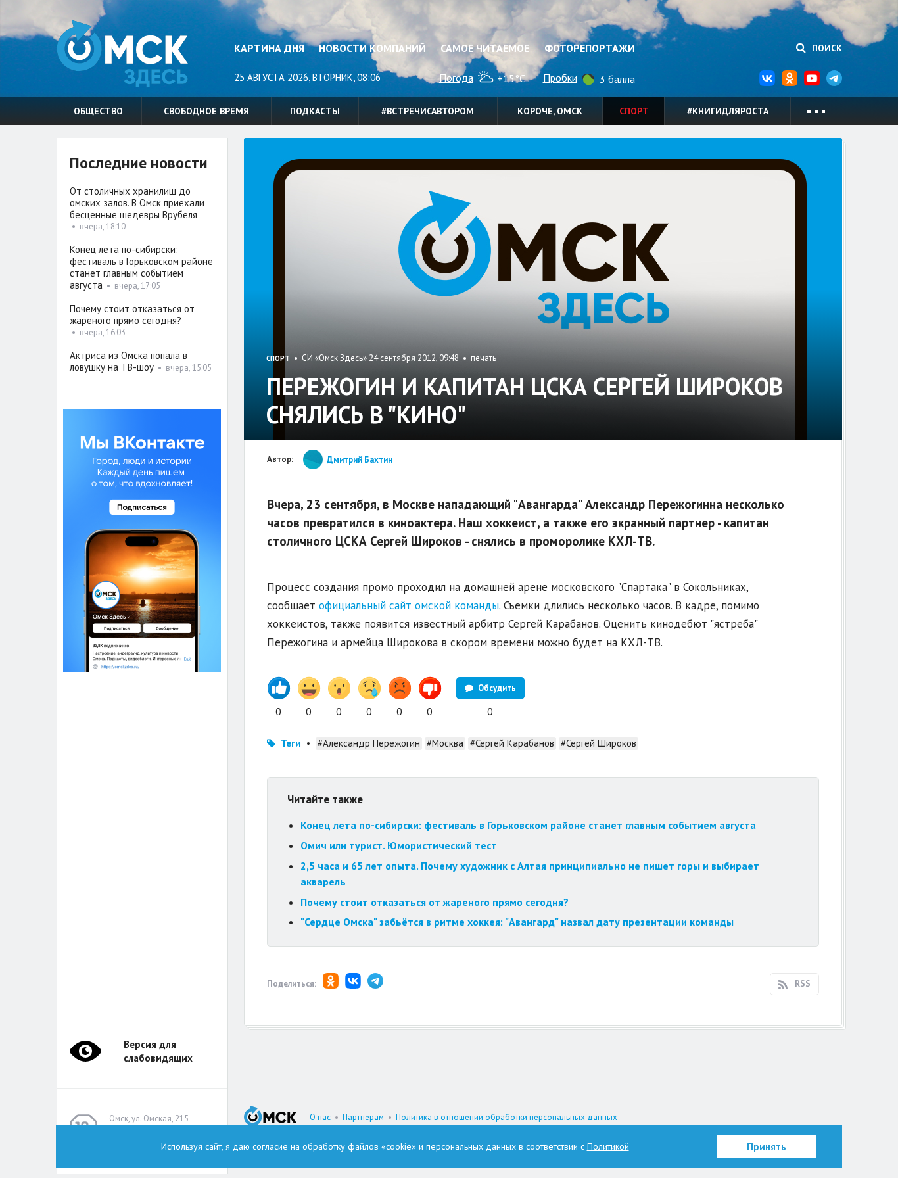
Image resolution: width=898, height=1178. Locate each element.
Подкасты (315, 111)
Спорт (634, 111)
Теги (291, 743)
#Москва (445, 743)
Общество (98, 111)
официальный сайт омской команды (409, 605)
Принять (766, 1147)
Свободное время (206, 111)
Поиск (825, 48)
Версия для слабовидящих (158, 1051)
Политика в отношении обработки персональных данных (506, 1117)
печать (483, 358)
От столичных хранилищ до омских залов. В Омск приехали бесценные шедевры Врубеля (137, 203)
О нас (320, 1117)
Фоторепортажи (589, 48)
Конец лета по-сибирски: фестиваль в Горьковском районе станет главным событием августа (528, 825)
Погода (456, 77)
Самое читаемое (484, 48)
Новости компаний (372, 48)
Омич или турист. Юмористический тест (398, 845)
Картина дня (269, 48)
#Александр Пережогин (369, 743)
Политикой (608, 1146)
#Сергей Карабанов (512, 743)
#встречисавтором (427, 111)
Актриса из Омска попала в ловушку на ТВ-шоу (128, 361)
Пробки (560, 77)
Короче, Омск (549, 111)
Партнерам (363, 1117)
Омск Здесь (122, 53)
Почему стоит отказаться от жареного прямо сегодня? (434, 901)
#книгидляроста (727, 111)
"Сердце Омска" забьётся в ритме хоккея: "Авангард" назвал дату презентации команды (517, 921)
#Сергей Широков (598, 743)
